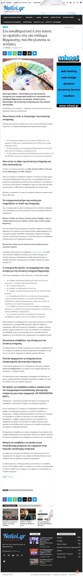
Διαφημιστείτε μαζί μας (60, 574)
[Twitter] (10, 53)
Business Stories (68, 17)
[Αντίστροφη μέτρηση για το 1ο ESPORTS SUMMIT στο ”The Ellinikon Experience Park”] (34, 552)
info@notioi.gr (15, 551)
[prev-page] (50, 506)
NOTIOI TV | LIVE (39, 22)
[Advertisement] (55, 9)
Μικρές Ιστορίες (56, 17)
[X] (77, 2)
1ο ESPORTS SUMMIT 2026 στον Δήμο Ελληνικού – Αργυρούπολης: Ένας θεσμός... (46, 541)
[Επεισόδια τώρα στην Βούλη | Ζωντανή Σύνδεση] (10, 514)
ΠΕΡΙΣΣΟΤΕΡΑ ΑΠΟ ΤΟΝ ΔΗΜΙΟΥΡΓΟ (30, 505)
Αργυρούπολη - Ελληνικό (65, 554)
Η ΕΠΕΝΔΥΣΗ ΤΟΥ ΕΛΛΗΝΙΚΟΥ (12, 22)
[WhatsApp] (15, 53)
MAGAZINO (29, 17)
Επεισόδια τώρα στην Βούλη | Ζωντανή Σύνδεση (10, 523)
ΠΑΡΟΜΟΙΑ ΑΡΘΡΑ (10, 505)
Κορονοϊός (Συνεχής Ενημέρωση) (67, 547)
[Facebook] (64, 2)
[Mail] (74, 2)
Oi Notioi (7, 48)
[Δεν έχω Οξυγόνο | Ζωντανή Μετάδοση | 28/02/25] (45, 514)
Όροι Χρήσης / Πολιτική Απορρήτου (41, 574)
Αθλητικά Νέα (61, 557)
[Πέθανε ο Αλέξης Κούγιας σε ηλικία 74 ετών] (28, 514)
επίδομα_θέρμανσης (21, 490)
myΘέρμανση (37, 252)
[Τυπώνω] (29, 53)
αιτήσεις (12, 490)
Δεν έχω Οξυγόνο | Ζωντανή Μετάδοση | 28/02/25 (45, 523)
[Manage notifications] (77, 571)
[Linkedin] (70, 2)
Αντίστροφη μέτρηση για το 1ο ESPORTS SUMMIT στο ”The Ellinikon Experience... (46, 552)
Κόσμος (46, 17)
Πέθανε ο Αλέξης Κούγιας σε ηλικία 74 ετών (27, 523)
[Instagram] (67, 2)
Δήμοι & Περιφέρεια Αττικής (13, 17)
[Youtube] (80, 2)
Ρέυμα (30, 490)
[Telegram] (34, 53)
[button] (79, 19)
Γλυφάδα (60, 541)
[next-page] (52, 506)
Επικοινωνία (37, 2)
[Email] (24, 53)
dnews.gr (10, 477)
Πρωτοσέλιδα (27, 22)
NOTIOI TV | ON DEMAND (53, 22)
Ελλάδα (38, 17)
